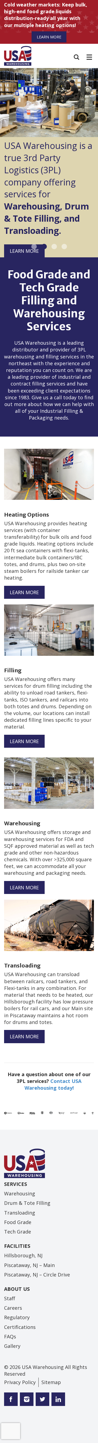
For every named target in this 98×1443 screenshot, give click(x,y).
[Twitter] (25, 1400)
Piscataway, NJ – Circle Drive (37, 1274)
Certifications (20, 1327)
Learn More (49, 36)
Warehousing (19, 1193)
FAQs (10, 1336)
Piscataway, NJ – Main (29, 1265)
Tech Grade (17, 1231)
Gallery (12, 1346)
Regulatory (17, 1317)
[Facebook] (11, 1400)
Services (15, 1184)
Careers (13, 1308)
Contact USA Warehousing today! (53, 1084)
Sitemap (51, 1382)
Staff (9, 1298)
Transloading (19, 1212)
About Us (17, 1289)
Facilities (17, 1246)
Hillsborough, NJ (23, 1255)
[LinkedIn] (57, 1400)
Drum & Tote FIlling (27, 1203)
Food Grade (17, 1222)
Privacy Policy (20, 1382)
